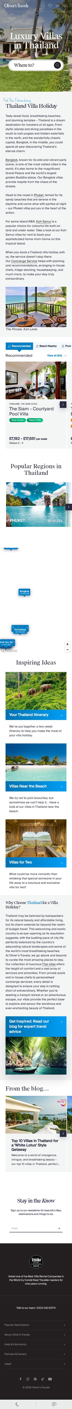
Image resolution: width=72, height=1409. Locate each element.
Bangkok (12, 160)
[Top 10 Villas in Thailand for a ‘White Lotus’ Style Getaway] (36, 1134)
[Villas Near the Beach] (36, 778)
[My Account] (58, 6)
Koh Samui (43, 221)
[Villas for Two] (36, 854)
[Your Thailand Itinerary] (36, 705)
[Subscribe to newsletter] (59, 1227)
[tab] (19, 346)
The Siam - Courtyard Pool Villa (31, 411)
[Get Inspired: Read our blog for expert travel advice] (36, 1045)
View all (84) (54, 355)
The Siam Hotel (29, 404)
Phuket (38, 195)
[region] (36, 601)
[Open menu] (65, 5)
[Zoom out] (67, 649)
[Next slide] (63, 380)
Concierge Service (24, 261)
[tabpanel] (36, 405)
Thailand (14, 404)
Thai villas (49, 964)
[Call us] (18, 1404)
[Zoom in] (67, 644)
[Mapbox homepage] (9, 651)
